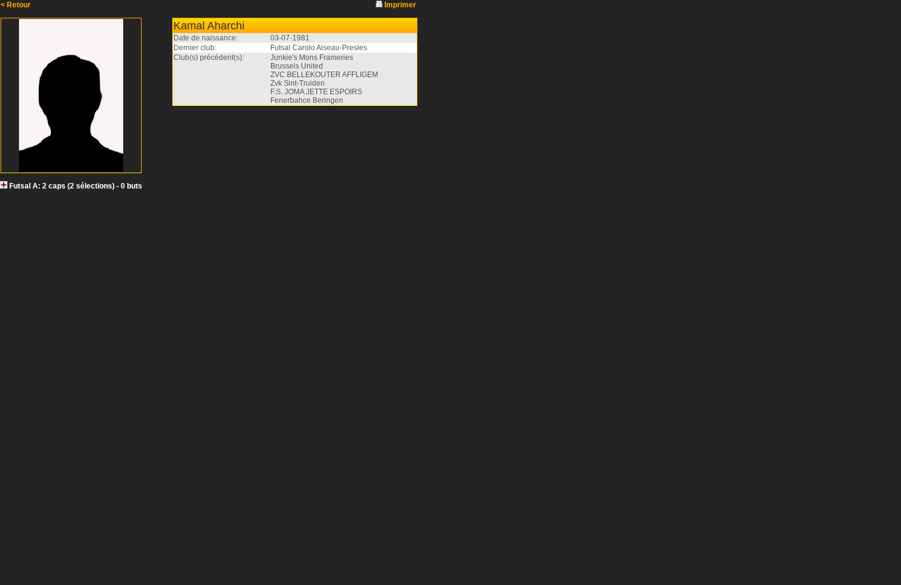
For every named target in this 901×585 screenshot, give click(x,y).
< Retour (16, 5)
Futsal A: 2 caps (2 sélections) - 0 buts (75, 186)
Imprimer (400, 5)
